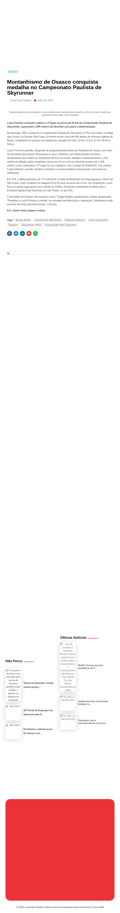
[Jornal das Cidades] (18, 24)
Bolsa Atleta (23, 220)
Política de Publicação (29, 887)
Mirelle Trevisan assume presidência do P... (90, 666)
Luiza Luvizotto (98, 220)
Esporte (13, 71)
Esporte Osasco (75, 220)
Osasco (13, 225)
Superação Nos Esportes (60, 225)
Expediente (70, 843)
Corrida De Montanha (48, 220)
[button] (9, 233)
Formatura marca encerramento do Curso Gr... (92, 721)
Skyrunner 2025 (31, 225)
